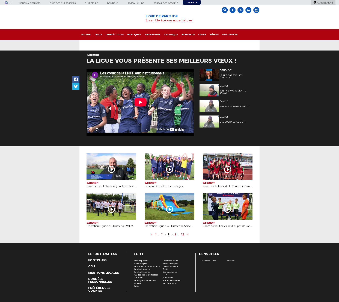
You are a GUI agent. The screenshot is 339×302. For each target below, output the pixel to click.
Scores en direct (170, 272)
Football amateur (142, 269)
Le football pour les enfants (147, 266)
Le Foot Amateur (102, 254)
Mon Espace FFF (141, 261)
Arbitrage (188, 34)
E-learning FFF (140, 263)
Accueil (86, 34)
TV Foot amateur (170, 266)
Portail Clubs (136, 3)
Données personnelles (100, 280)
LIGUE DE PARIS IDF (162, 16)
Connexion (325, 2)
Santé (165, 269)
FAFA (136, 286)
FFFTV (165, 275)
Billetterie (91, 3)
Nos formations (170, 283)
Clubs (202, 34)
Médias (214, 34)
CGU (91, 266)
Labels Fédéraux (170, 261)
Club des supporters (63, 3)
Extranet (230, 261)
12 (182, 234)
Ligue (98, 34)
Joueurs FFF (168, 278)
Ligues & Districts (29, 3)
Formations (152, 34)
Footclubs (97, 260)
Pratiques (134, 34)
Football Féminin (142, 272)
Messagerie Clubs (208, 261)
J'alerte (191, 2)
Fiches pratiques (170, 263)
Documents (230, 34)
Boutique (112, 3)
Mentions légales (103, 272)
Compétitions (114, 34)
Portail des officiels (165, 3)
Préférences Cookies (99, 289)
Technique (171, 34)
